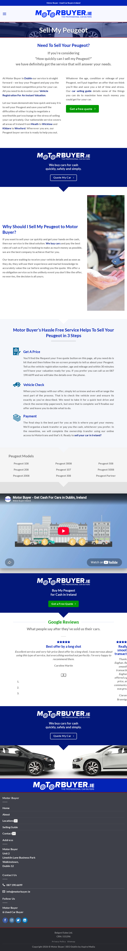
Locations (8, 854)
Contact (7, 867)
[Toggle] (16, 855)
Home (6, 841)
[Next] (65, 709)
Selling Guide (10, 861)
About (6, 848)
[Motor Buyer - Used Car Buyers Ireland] (63, 13)
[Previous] (62, 709)
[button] (4, 14)
